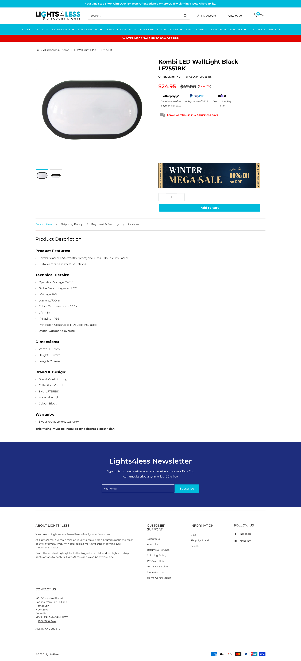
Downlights (61, 29)
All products (51, 50)
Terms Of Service (157, 566)
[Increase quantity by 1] (180, 197)
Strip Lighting (88, 29)
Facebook (245, 533)
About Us (152, 544)
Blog (193, 534)
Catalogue (235, 15)
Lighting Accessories (226, 29)
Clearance (257, 29)
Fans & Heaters (151, 29)
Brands (274, 29)
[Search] (185, 15)
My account (208, 15)
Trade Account (156, 572)
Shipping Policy (71, 224)
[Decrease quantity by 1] (162, 197)
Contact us (153, 538)
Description (44, 224)
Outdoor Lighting (119, 29)
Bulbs (173, 29)
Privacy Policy (155, 561)
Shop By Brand (200, 540)
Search (195, 546)
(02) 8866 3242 (47, 621)
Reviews (133, 224)
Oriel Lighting (169, 76)
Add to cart (210, 208)
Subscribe (187, 488)
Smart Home (195, 29)
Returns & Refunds (158, 549)
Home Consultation (159, 577)
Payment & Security (105, 224)
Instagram (245, 540)
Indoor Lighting (33, 29)
